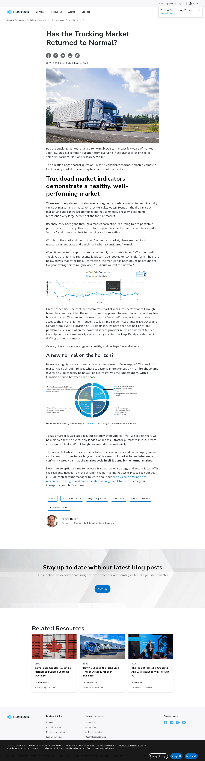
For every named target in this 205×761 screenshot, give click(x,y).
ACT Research (90, 423)
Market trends (119, 498)
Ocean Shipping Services (95, 737)
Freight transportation (97, 498)
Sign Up (102, 589)
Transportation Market (71, 498)
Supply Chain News (54, 737)
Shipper (52, 498)
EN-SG (195, 3)
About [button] (71, 11)
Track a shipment (165, 3)
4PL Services (90, 727)
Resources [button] (56, 11)
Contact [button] (86, 11)
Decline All (191, 756)
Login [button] (180, 3)
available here (167, 13)
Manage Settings (158, 756)
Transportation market (59, 507)
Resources (19, 20)
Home (9, 20)
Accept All (176, 756)
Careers (49, 722)
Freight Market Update (55, 732)
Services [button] (40, 11)
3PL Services (90, 722)
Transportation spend (140, 498)
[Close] (198, 10)
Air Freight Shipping (93, 732)
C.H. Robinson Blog (34, 20)
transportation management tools (103, 481)
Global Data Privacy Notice (131, 745)
